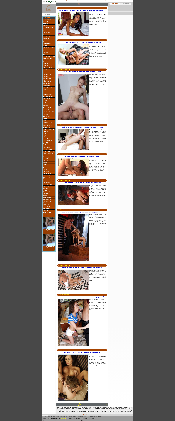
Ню (44, 136)
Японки (45, 215)
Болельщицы (47, 36)
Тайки (45, 195)
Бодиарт (45, 34)
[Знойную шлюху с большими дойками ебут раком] (73, 167)
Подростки (46, 147)
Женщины (46, 85)
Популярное (115, 3)
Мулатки (45, 131)
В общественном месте (48, 48)
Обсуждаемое (125, 3)
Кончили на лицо (48, 111)
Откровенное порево (47, 141)
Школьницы (47, 212)
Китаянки (46, 105)
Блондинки (46, 32)
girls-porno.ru (64, 418)
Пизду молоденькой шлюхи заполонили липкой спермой (82, 42)
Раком (45, 162)
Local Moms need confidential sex (49, 230)
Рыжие (45, 168)
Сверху (45, 169)
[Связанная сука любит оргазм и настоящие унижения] (73, 195)
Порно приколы (48, 153)
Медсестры (46, 127)
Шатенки (46, 210)
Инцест (45, 102)
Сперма (45, 188)
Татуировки (47, 197)
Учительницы (47, 201)
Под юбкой (46, 144)
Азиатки (45, 25)
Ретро (45, 164)
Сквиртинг (46, 182)
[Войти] (49, 8)
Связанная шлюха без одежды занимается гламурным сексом (82, 212)
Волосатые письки (49, 56)
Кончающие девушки (47, 108)
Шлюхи (45, 214)
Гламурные (46, 63)
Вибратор (46, 54)
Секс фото (46, 179)
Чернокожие (47, 208)
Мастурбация (47, 125)
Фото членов (47, 204)
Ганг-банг (46, 60)
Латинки (45, 120)
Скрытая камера (48, 184)
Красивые (46, 113)
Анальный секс (48, 27)
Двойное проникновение (48, 70)
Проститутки (47, 156)
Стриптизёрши (47, 191)
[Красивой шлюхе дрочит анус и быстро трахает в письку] (73, 280)
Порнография (47, 155)
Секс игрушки (47, 177)
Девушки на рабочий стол (47, 75)
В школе (45, 52)
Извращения (47, 98)
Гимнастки (46, 62)
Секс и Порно (47, 175)
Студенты (46, 193)
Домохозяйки (47, 81)
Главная (47, 17)
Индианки (46, 100)
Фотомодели (47, 206)
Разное (45, 160)
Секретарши (47, 173)
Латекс (45, 118)
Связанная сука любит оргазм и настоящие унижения (82, 182)
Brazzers (45, 21)
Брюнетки (46, 38)
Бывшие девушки (48, 40)
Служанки (46, 186)
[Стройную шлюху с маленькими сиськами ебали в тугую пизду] (73, 139)
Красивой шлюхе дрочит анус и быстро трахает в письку (82, 267)
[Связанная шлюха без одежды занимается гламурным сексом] (73, 237)
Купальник (46, 116)
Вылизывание (47, 58)
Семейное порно (48, 180)
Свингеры (46, 171)
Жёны (45, 92)
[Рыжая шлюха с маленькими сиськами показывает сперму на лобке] (73, 322)
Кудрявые (46, 114)
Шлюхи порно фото (64, 8)
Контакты (86, 414)
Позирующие (47, 149)
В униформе (47, 50)
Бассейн (45, 30)
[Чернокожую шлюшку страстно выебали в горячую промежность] (73, 24)
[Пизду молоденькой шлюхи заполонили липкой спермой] (73, 54)
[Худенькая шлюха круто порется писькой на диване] (73, 377)
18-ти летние (47, 19)
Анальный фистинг (49, 29)
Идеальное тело (48, 96)
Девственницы (47, 72)
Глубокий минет (48, 65)
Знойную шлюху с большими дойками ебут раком (82, 156)
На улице (46, 133)
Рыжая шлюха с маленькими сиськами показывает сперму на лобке (82, 297)
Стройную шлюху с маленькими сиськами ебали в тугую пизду (82, 127)
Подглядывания (48, 145)
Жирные (46, 89)
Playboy (45, 23)
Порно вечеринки (48, 151)
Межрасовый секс (49, 129)
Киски (45, 103)
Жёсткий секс (47, 87)
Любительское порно (47, 123)
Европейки (46, 83)
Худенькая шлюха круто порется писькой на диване (82, 352)
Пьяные (45, 158)
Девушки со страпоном (47, 79)
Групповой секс (48, 67)
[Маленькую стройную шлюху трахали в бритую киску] (73, 97)
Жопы (45, 91)
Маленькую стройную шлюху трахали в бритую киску (82, 71)
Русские (45, 166)
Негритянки (47, 135)
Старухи (45, 190)
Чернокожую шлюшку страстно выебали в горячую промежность (82, 10)
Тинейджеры (47, 199)
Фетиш (45, 203)
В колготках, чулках (47, 44)
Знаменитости (47, 94)
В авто (45, 42)
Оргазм (45, 138)
